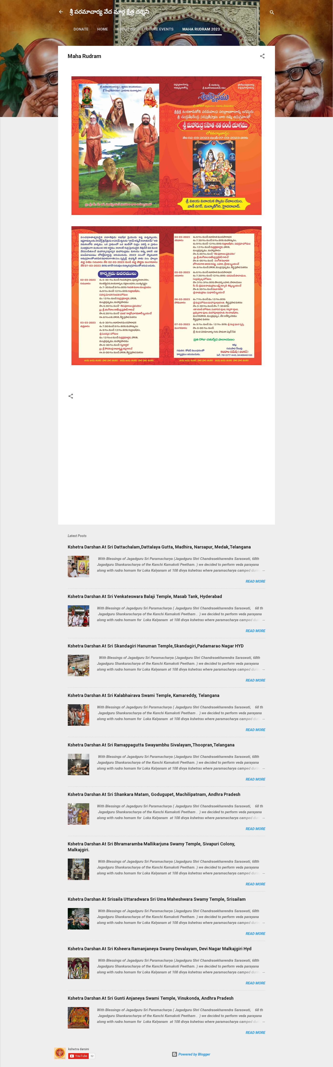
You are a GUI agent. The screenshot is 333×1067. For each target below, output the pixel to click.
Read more (255, 581)
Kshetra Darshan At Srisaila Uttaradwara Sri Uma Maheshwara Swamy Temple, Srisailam (157, 899)
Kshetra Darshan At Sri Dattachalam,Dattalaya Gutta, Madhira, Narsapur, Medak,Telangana (159, 546)
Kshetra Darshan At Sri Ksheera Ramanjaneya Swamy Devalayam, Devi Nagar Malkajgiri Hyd (160, 948)
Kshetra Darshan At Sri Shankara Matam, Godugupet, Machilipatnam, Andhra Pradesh (154, 794)
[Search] (272, 13)
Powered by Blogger (193, 1054)
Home (102, 29)
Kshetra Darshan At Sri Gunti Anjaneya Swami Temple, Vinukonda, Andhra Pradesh (151, 998)
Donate (81, 29)
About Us (126, 29)
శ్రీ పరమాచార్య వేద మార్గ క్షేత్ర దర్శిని (109, 11)
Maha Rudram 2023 (201, 29)
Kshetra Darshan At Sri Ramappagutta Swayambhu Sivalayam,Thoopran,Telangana (151, 744)
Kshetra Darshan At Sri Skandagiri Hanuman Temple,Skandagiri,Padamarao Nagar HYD (156, 645)
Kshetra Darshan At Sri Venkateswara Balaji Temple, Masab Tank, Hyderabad (145, 596)
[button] (262, 57)
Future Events (159, 29)
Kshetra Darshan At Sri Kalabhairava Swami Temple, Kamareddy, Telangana (143, 695)
